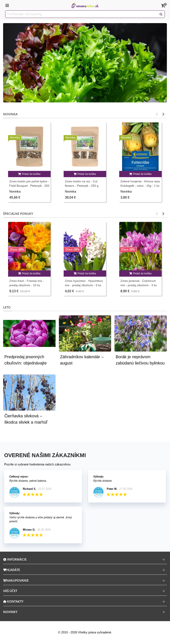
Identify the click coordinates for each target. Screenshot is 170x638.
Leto (7, 307)
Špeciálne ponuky (18, 213)
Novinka (10, 114)
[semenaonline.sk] (85, 5)
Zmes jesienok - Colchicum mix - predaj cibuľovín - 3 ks (138, 283)
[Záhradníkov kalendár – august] (85, 333)
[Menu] (7, 5)
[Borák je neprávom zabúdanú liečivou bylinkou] (140, 333)
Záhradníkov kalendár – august (82, 359)
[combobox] (81, 14)
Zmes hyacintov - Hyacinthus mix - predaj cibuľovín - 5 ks (84, 283)
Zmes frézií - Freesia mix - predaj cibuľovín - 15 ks (26, 283)
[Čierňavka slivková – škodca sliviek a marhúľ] (29, 392)
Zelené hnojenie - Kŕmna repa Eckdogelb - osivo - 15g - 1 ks (140, 183)
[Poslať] (161, 14)
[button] (77, 98)
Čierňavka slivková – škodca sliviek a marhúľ (25, 419)
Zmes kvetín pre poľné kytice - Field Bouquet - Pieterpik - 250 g (29, 186)
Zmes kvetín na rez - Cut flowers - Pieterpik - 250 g (81, 183)
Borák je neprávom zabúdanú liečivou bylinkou (140, 359)
